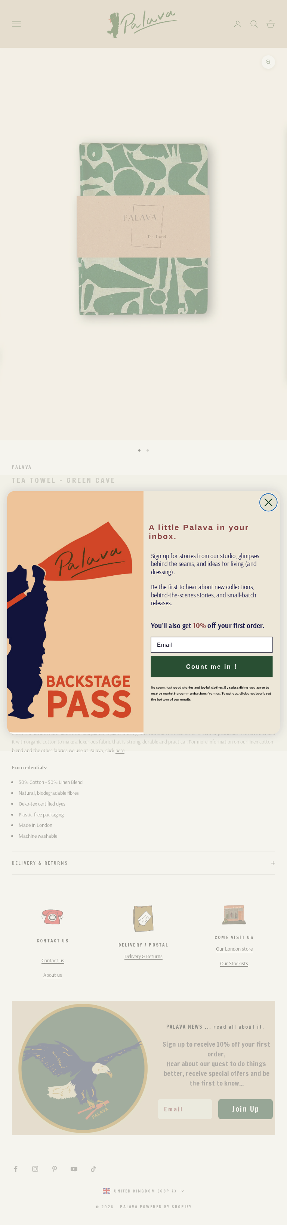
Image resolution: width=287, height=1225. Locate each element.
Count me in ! (212, 666)
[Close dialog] (268, 502)
